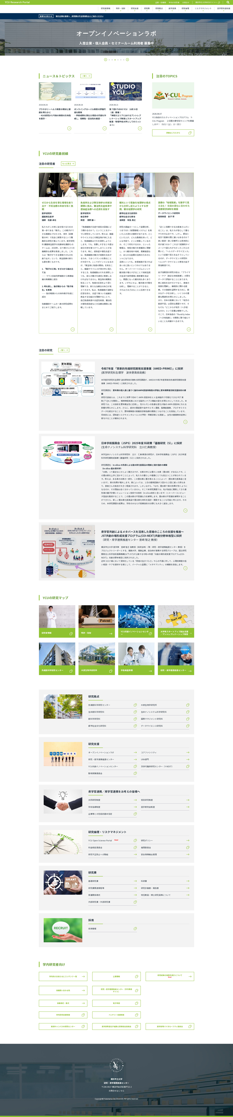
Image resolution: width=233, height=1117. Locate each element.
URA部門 (145, 759)
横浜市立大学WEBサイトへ (206, 2)
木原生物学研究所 (149, 704)
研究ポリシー (147, 840)
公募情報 (116, 976)
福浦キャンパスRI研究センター (63, 1026)
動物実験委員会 (95, 773)
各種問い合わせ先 (63, 990)
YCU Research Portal (17, 2)
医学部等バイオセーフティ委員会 (170, 1026)
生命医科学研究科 (96, 711)
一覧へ (84, 76)
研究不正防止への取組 (98, 854)
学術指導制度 (94, 806)
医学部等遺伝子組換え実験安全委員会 (116, 1026)
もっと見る (66, 163)
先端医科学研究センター (99, 704)
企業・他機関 (160, 2)
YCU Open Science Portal (103, 840)
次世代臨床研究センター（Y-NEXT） (157, 766)
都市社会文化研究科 (97, 725)
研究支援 (134, 8)
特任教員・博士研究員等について (156, 894)
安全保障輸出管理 (149, 854)
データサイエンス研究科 (152, 725)
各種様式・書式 (63, 1003)
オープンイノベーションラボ (101, 752)
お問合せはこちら (116, 1090)
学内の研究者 (174, 2)
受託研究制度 (147, 799)
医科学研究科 (94, 718)
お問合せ (185, 2)
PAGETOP (224, 1109)
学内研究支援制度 (63, 1015)
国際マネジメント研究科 (152, 718)
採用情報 (92, 928)
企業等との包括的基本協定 (100, 813)
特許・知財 (120, 8)
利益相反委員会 (95, 847)
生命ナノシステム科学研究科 (154, 711)
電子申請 (116, 1003)
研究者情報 (105, 8)
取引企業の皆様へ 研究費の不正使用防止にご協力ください (80, 16)
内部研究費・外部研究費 (99, 901)
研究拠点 (159, 8)
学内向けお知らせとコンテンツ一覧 (63, 976)
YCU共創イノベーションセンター (103, 766)
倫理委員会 (146, 847)
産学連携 (172, 8)
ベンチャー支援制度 (116, 1015)
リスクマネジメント (203, 8)
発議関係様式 (94, 894)
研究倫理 (185, 8)
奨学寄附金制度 (223, 8)
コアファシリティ (149, 752)
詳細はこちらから (173, 132)
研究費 (147, 8)
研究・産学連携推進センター (101, 759)
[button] (105, 59)
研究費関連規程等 (96, 888)
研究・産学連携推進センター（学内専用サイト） (116, 990)
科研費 (144, 881)
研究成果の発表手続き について (170, 976)
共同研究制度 (94, 799)
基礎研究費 (93, 881)
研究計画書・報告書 (150, 888)
